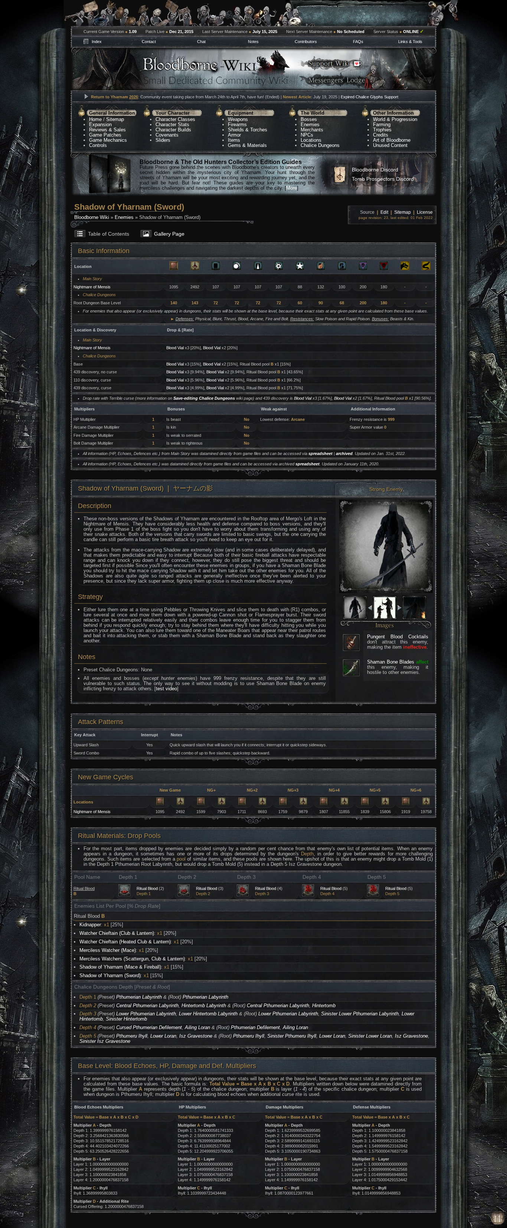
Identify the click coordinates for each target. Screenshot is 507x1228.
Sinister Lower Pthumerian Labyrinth (360, 1013)
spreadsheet (320, 453)
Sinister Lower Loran (370, 1036)
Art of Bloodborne (391, 140)
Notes (253, 41)
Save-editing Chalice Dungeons (204, 398)
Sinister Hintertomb (126, 1019)
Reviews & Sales (107, 129)
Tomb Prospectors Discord (383, 179)
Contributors (306, 41)
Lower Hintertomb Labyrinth (208, 1013)
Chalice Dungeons (320, 145)
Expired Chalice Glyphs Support (369, 97)
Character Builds (173, 129)
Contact (149, 41)
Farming (381, 124)
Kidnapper (90, 924)
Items (234, 140)
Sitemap (115, 119)
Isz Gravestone (195, 1036)
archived (344, 453)
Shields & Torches (247, 129)
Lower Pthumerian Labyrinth (146, 1013)
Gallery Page (169, 234)
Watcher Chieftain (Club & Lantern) (116, 933)
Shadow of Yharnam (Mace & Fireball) (120, 967)
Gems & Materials (247, 145)
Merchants (312, 129)
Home (95, 119)
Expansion (100, 124)
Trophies (382, 129)
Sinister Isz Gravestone (104, 1041)
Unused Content (390, 145)
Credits (380, 135)
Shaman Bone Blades (390, 662)
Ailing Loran (197, 1027)
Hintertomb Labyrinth (203, 1005)
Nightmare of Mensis (92, 287)
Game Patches (105, 135)
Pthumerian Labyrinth (139, 997)
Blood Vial (175, 348)
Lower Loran (163, 1036)
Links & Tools (410, 41)
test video (166, 688)
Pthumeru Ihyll (131, 1036)
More (291, 188)
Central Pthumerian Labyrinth (147, 1005)
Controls (98, 145)
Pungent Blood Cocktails (397, 636)
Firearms (237, 124)
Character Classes (175, 119)
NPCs (307, 135)
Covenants (167, 135)
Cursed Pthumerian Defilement (149, 1027)
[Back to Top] (497, 1218)
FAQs (358, 41)
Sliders (163, 140)
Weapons (238, 119)
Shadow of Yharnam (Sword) (110, 975)
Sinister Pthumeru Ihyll (291, 1036)
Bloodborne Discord (375, 170)
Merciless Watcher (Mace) (107, 950)
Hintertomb (324, 1005)
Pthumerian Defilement (255, 1027)
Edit (384, 212)
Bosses (309, 119)
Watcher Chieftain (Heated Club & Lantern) (125, 941)
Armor (234, 135)
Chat (201, 41)
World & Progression (395, 119)
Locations (311, 140)
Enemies (310, 124)
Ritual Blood (147, 888)
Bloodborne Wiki (91, 217)
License (425, 212)
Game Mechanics (108, 140)
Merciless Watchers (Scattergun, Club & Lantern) (132, 959)
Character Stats (172, 124)
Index (97, 41)
